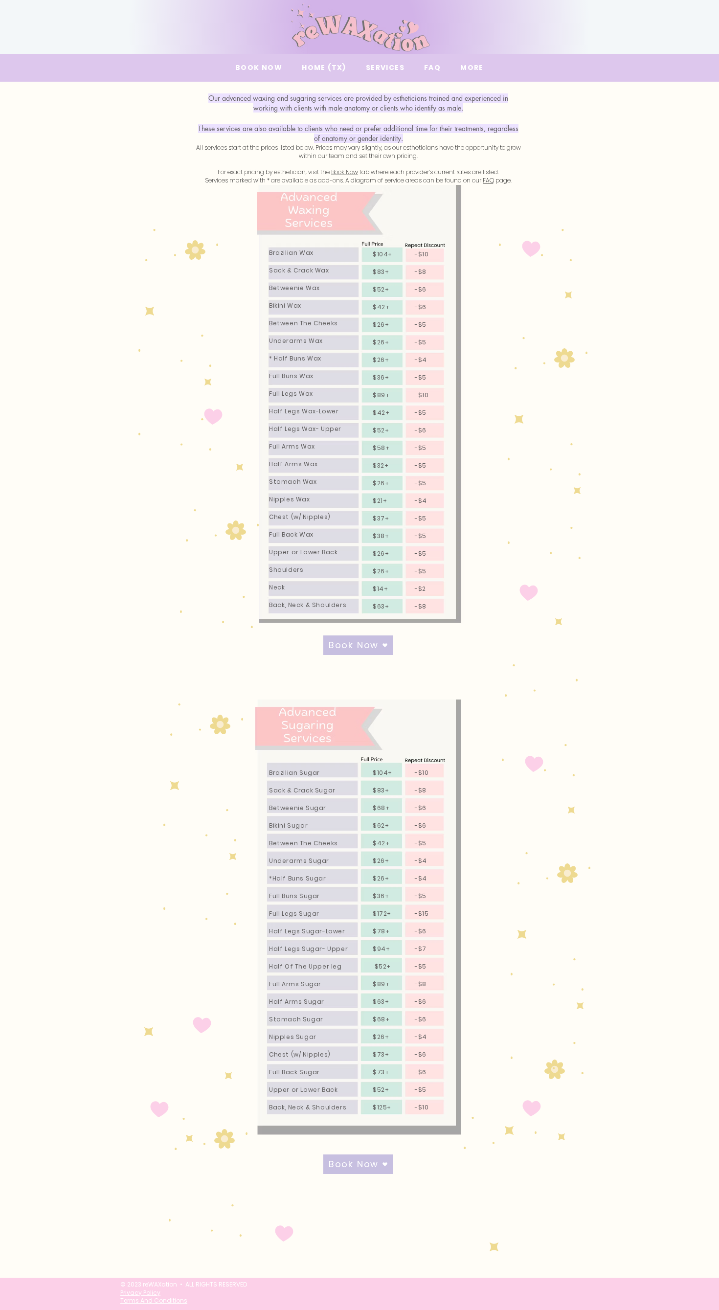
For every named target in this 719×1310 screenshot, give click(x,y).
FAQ (488, 180)
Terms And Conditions (153, 1300)
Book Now (344, 172)
